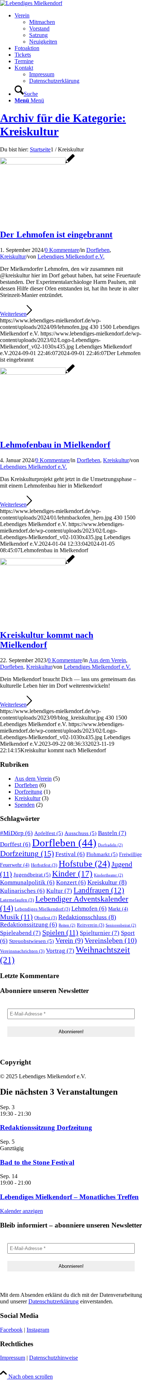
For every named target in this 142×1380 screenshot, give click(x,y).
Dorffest (15, 844)
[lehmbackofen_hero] (37, 373)
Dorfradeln (110, 845)
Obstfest (45, 917)
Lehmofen (89, 908)
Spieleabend (20, 932)
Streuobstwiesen (31, 941)
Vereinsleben (110, 940)
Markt (118, 909)
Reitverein (90, 925)
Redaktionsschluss (87, 917)
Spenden (25, 805)
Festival (70, 854)
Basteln (112, 833)
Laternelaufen (17, 900)
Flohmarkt (102, 854)
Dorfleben (98, 250)
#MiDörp (16, 833)
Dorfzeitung (28, 792)
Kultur (59, 890)
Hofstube (84, 863)
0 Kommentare (62, 250)
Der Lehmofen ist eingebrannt (56, 234)
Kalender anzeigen (21, 1211)
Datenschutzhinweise (53, 1358)
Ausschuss (80, 833)
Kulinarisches (22, 890)
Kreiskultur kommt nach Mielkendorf (46, 640)
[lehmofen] (37, 162)
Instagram (38, 1330)
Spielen (60, 932)
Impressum (12, 1358)
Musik (16, 917)
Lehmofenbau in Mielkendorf (55, 444)
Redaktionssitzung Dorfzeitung (46, 1127)
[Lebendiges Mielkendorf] (31, 3)
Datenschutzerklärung (53, 1301)
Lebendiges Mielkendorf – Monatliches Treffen (69, 1197)
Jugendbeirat (32, 874)
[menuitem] (78, 28)
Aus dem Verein (107, 660)
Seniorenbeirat (121, 925)
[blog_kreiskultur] (37, 563)
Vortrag (60, 950)
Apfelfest (48, 833)
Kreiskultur (13, 256)
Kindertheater (108, 875)
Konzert (71, 882)
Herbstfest (44, 865)
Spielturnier (99, 932)
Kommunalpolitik (27, 882)
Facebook (11, 1330)
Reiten (67, 925)
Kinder (72, 873)
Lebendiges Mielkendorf (42, 909)
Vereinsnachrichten (22, 951)
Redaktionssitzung (28, 924)
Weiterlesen (13, 314)
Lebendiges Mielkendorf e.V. (71, 256)
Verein (69, 940)
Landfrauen (99, 890)
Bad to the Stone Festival (37, 1162)
